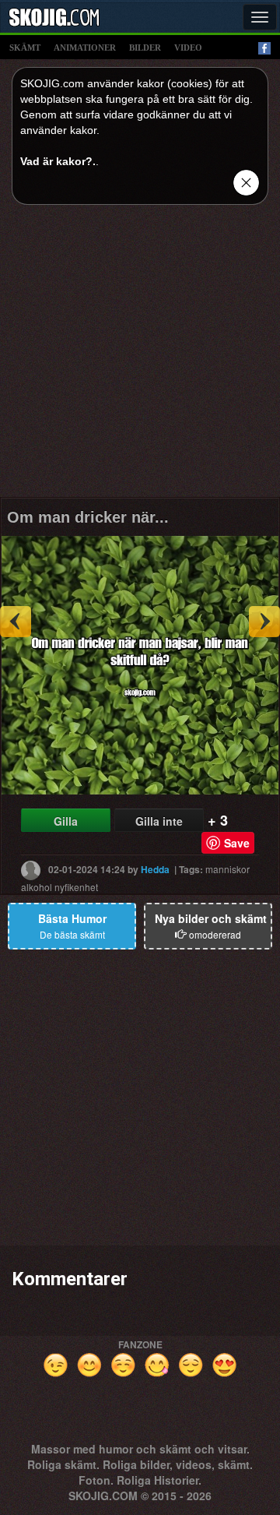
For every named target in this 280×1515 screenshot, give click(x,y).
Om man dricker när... (88, 517)
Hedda (155, 869)
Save (237, 843)
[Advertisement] (140, 357)
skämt (24, 47)
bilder (145, 47)
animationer (85, 47)
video (188, 47)
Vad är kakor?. (58, 161)
